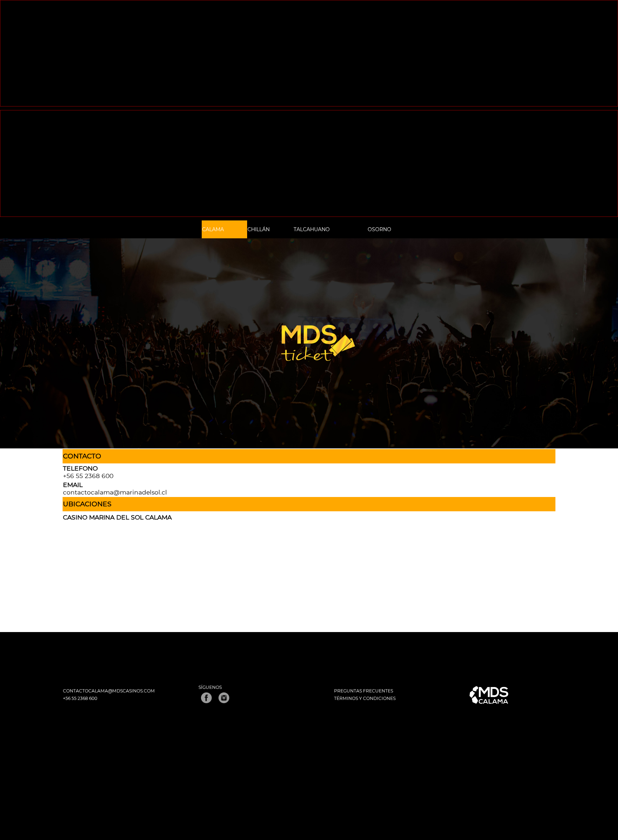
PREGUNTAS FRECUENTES (363, 691)
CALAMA (213, 229)
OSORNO (379, 229)
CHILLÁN (258, 229)
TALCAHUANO (312, 229)
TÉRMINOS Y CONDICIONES (365, 698)
